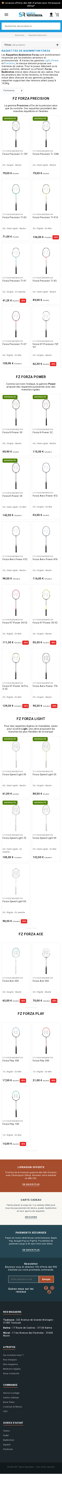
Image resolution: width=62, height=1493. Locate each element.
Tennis (6, 1431)
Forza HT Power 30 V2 (45, 622)
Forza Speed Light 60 (14, 901)
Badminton (8, 1440)
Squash (7, 1444)
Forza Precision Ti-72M (46, 154)
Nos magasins (10, 1364)
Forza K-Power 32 (43, 432)
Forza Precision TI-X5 (45, 280)
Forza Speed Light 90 (44, 838)
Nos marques (10, 1359)
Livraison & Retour (12, 1407)
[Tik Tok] (50, 1292)
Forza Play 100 (11, 1124)
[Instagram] (53, 1288)
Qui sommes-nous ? (13, 1355)
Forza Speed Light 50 (44, 774)
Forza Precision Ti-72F (15, 154)
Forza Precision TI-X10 (45, 217)
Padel (6, 1435)
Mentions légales (12, 1369)
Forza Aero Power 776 (45, 686)
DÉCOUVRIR (31, 1217)
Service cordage (11, 1393)
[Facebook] (47, 1288)
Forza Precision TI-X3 (15, 217)
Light (47, 60)
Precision (9, 63)
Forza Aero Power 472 (45, 495)
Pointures (8, 1449)
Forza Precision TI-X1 (15, 280)
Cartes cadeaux (11, 1397)
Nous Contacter (11, 1373)
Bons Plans (9, 1402)
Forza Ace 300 (11, 981)
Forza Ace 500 (41, 981)
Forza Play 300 (11, 1060)
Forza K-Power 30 (12, 432)
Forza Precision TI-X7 (15, 344)
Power (55, 60)
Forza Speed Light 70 (14, 838)
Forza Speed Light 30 (14, 774)
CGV (5, 1411)
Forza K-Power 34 (12, 496)
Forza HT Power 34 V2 (15, 622)
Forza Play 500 (41, 1060)
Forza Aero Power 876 (45, 559)
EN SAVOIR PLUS (30, 1184)
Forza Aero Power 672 (15, 559)
